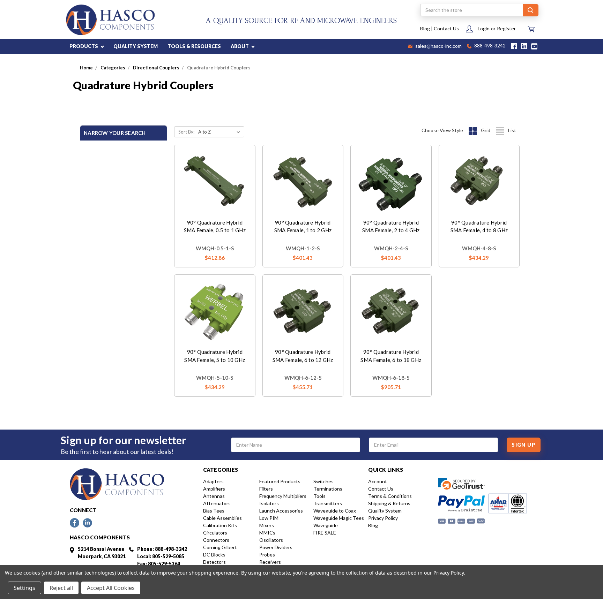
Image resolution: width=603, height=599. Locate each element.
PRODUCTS (84, 46)
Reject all (61, 588)
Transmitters (327, 503)
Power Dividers (275, 547)
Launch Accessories (281, 511)
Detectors (214, 562)
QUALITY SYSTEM (135, 46)
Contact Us (446, 28)
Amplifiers (214, 489)
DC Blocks (214, 555)
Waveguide (325, 525)
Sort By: (186, 132)
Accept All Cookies (111, 588)
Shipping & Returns (389, 503)
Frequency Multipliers (282, 496)
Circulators (215, 533)
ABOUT (240, 46)
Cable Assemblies (222, 518)
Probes (267, 555)
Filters (266, 489)
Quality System (385, 511)
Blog (425, 28)
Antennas (214, 496)
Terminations (327, 489)
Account (377, 481)
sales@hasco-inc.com (438, 46)
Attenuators (217, 503)
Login (484, 28)
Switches (323, 481)
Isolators (269, 503)
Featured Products (279, 481)
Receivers (270, 562)
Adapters (213, 481)
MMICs (267, 533)
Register (506, 28)
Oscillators (271, 540)
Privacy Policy (383, 518)
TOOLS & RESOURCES (194, 46)
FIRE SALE (324, 533)
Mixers (266, 525)
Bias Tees (213, 511)
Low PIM (268, 518)
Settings (24, 588)
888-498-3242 (489, 46)
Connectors (216, 540)
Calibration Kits (220, 525)
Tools (319, 496)
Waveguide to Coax (334, 511)
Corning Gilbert (220, 547)
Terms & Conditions (390, 496)
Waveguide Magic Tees (338, 518)
